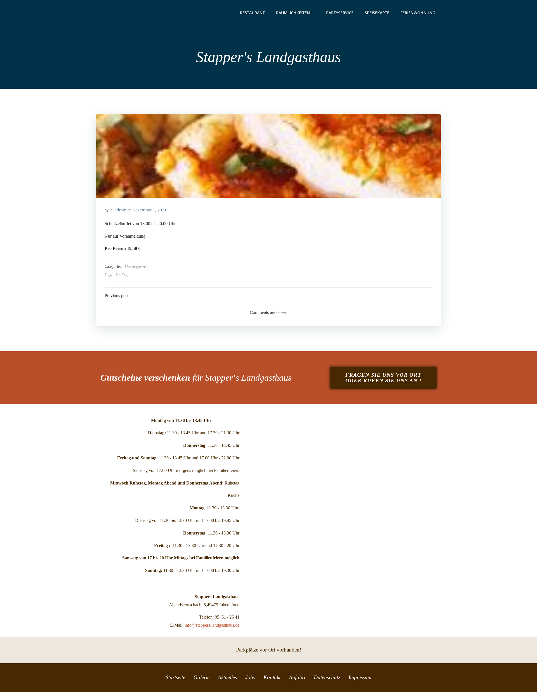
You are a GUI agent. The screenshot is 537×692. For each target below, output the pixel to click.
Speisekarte (377, 12)
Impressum (359, 677)
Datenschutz (327, 677)
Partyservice (340, 12)
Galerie (201, 677)
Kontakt (272, 677)
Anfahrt (297, 677)
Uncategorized (136, 267)
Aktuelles (227, 677)
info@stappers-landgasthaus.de (212, 625)
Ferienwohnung (418, 12)
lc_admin (118, 210)
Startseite (175, 677)
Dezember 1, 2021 (149, 210)
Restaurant (252, 12)
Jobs (250, 677)
